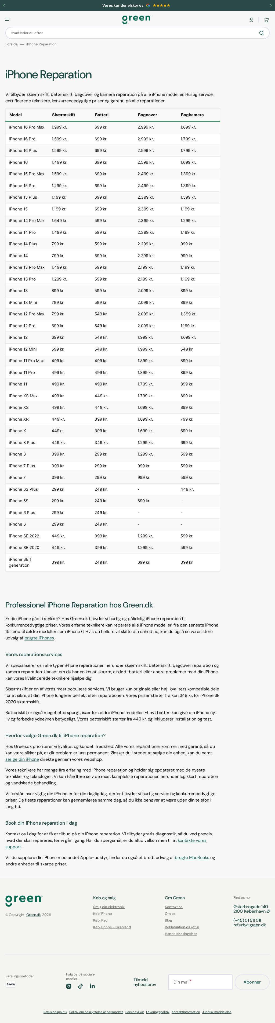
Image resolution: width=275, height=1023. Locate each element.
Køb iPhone (102, 913)
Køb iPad (100, 920)
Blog (168, 920)
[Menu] (7, 20)
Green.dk (33, 914)
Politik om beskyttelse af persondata (96, 1012)
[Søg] (263, 33)
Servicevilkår (134, 1012)
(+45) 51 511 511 (247, 920)
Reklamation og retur (182, 927)
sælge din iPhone (22, 759)
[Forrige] (4, 5)
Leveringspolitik (157, 1012)
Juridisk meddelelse (216, 1012)
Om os (170, 913)
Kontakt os (174, 907)
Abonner (252, 982)
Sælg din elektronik (109, 907)
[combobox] (137, 33)
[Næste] (271, 5)
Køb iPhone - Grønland (112, 927)
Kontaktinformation (186, 1012)
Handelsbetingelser (181, 933)
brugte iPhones (39, 638)
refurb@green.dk (249, 925)
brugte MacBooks (192, 857)
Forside (11, 44)
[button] (251, 20)
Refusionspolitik (55, 1012)
